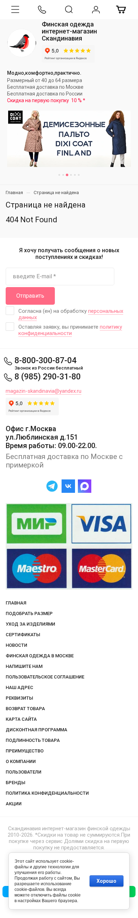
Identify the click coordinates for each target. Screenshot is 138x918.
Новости (16, 645)
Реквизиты (19, 698)
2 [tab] (63, 175)
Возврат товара (25, 708)
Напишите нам (24, 666)
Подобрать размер (29, 613)
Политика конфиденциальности (47, 793)
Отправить (30, 295)
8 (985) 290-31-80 (48, 377)
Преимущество (25, 750)
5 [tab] (75, 175)
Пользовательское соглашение (45, 677)
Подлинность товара (33, 740)
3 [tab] (67, 175)
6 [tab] (79, 175)
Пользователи (23, 772)
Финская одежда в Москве (40, 655)
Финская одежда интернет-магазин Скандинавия (69, 31)
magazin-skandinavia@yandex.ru (43, 391)
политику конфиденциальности (70, 330)
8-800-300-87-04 (45, 360)
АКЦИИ (14, 803)
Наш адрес (19, 687)
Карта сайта (21, 719)
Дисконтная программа (36, 729)
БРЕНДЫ (15, 782)
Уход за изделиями (30, 624)
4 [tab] (71, 175)
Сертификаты (23, 634)
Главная (16, 603)
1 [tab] (59, 175)
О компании (21, 761)
